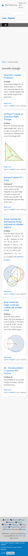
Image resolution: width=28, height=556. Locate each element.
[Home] (3, 5)
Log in (6, 106)
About (6, 524)
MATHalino (11, 5)
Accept (3, 553)
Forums (14, 520)
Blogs (22, 520)
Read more (7, 103)
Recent (19, 522)
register (12, 106)
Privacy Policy (15, 527)
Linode (8, 529)
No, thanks (10, 553)
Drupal (23, 529)
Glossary (11, 522)
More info (3, 549)
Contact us (14, 524)
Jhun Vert (19, 536)
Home (4, 62)
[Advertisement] (14, 43)
